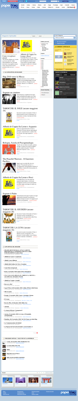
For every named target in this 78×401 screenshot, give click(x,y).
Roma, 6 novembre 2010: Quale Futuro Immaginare (17, 271)
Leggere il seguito (29, 65)
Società (22, 5)
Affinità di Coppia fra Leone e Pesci (28, 55)
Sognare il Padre (10, 193)
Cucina (33, 7)
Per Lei (22, 7)
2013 (42, 64)
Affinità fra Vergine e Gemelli (11, 280)
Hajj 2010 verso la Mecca (13, 76)
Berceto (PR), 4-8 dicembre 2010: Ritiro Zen (15, 303)
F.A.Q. (33, 392)
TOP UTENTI (67, 49)
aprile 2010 (44, 81)
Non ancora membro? (61, 41)
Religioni (43, 94)
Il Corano (6, 299)
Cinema (34, 5)
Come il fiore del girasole (10, 268)
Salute (38, 7)
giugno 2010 (44, 78)
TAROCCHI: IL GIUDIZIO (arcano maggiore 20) (18, 210)
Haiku (8, 349)
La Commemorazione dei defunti (12, 323)
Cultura (28, 5)
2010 (42, 68)
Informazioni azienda (21, 394)
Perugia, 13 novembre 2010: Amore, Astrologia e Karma (18, 295)
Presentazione (20, 391)
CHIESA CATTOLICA (32, 383)
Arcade (57, 74)
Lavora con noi (6, 394)
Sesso (28, 7)
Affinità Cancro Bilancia (10, 260)
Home (4, 1)
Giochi (33, 36)
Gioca (68, 84)
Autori (40, 36)
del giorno (44, 47)
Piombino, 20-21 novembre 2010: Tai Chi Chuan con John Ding (20, 319)
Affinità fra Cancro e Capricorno (12, 256)
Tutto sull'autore (59, 69)
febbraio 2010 (45, 84)
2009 (42, 86)
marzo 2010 (44, 82)
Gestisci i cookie (35, 394)
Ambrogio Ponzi (70, 56)
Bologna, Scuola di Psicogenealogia (18, 142)
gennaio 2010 (45, 85)
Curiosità (67, 5)
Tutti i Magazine (70, 7)
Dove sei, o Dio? (8, 284)
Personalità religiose (45, 92)
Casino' (65, 74)
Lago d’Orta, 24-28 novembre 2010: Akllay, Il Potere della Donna (21, 288)
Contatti (4, 392)
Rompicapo (72, 74)
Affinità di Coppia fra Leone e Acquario (20, 126)
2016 (42, 60)
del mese (44, 50)
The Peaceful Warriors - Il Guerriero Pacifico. (18, 160)
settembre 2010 (45, 74)
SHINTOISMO (44, 383)
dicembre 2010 (45, 70)
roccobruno (69, 52)
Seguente (37, 333)
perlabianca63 (70, 59)
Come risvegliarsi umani (8, 57)
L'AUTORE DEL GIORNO (58, 50)
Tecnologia (55, 5)
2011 (42, 67)
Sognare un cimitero (11, 92)
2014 (42, 63)
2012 (42, 66)
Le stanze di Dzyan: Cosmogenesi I (13, 310)
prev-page (47, 373)
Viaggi (49, 5)
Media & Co (50, 7)
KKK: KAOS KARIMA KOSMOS (16, 357)
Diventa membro (69, 69)
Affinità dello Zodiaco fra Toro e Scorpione (15, 264)
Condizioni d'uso (20, 392)
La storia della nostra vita (13, 345)
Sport (61, 5)
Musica (39, 5)
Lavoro (63, 7)
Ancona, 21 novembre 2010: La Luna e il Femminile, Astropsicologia (17, 314)
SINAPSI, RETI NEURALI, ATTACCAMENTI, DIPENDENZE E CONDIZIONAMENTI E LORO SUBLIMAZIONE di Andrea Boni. (17, 251)
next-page (51, 373)
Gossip (73, 5)
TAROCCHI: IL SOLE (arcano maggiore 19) (20, 109)
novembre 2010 (45, 71)
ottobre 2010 (44, 73)
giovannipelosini (70, 63)
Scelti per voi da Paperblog (44, 44)
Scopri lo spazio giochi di (62, 97)
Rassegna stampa (35, 391)
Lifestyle (57, 7)
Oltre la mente (8, 291)
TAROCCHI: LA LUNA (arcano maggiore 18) (16, 228)
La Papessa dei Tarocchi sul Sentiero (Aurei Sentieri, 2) (18, 327)
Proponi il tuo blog (61, 43)
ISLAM (17, 383)
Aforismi (6, 306)
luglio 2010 (44, 77)
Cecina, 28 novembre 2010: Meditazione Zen (18, 341)
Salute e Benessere (20, 342)
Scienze (44, 7)
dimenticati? (71, 1)
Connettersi (65, 1)
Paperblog (9, 6)
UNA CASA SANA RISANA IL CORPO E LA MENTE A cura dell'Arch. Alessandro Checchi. (19, 276)
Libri (45, 5)
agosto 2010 (44, 75)
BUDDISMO (5, 383)
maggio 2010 (45, 79)
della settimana (45, 48)
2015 (42, 62)
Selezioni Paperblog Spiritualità (10, 54)
